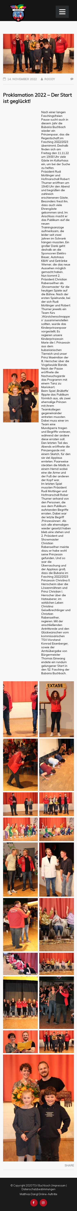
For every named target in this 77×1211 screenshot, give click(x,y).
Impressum (59, 1185)
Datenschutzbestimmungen (38, 1189)
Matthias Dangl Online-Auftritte (38, 1194)
